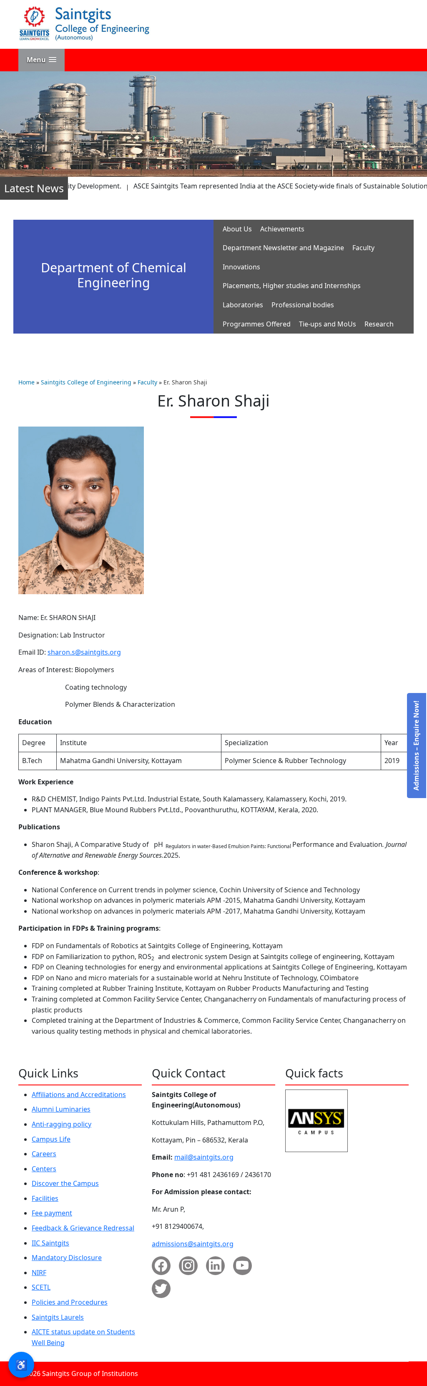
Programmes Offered (257, 324)
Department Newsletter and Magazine (283, 247)
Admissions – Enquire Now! (416, 746)
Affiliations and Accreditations (79, 1094)
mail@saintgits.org (204, 1157)
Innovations (241, 266)
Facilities (45, 1198)
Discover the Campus (65, 1183)
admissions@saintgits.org (193, 1243)
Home (26, 382)
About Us (237, 229)
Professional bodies (302, 304)
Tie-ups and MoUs (327, 324)
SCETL (41, 1287)
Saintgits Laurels (58, 1317)
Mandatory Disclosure (67, 1257)
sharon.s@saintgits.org (84, 652)
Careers (44, 1153)
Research (379, 324)
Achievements (282, 229)
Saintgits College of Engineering (86, 382)
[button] (41, 60)
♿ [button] (21, 1364)
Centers (44, 1168)
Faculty (363, 247)
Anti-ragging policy (61, 1124)
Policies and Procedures (70, 1302)
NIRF (39, 1272)
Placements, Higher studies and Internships (292, 285)
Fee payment (52, 1213)
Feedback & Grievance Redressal (83, 1228)
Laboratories (243, 304)
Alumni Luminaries (61, 1109)
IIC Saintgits (50, 1243)
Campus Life (51, 1139)
